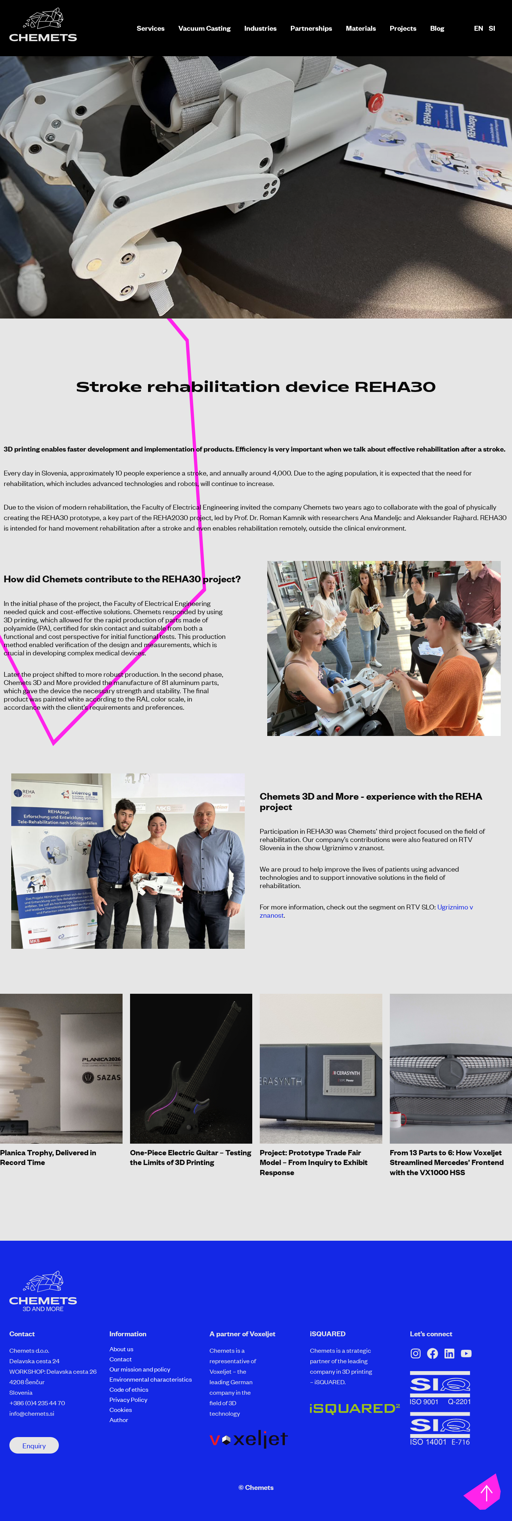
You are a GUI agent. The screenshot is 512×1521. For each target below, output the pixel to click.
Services (151, 28)
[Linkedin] (449, 1353)
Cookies (120, 1409)
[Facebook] (432, 1353)
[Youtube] (466, 1353)
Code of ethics (128, 1389)
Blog (437, 28)
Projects (403, 28)
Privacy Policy (128, 1399)
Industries (260, 28)
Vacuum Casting (204, 28)
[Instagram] (415, 1353)
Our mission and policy (139, 1369)
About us (121, 1348)
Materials (361, 28)
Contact (120, 1358)
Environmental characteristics (150, 1379)
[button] (34, 1445)
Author (118, 1419)
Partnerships (311, 28)
